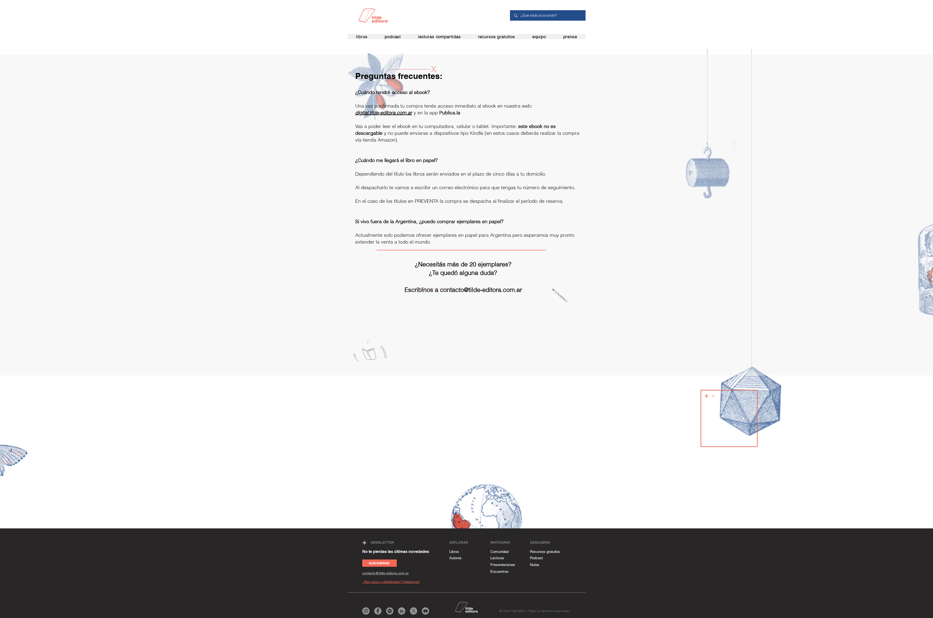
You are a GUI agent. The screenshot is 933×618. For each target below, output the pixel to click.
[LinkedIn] (401, 611)
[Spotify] (389, 611)
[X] (413, 611)
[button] (393, 36)
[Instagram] (366, 611)
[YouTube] (425, 611)
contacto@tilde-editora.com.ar (481, 289)
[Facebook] (377, 611)
